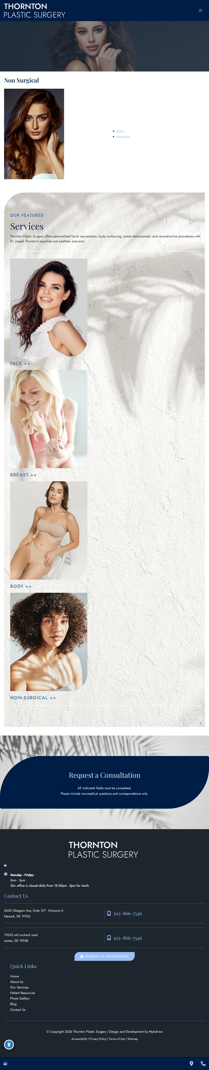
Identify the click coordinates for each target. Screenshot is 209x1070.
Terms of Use (117, 1039)
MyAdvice (155, 1031)
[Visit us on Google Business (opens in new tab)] (5, 865)
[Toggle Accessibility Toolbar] (9, 1045)
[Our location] (191, 1063)
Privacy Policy (98, 1039)
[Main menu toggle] (200, 10)
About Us (16, 981)
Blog (13, 1003)
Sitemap (133, 1039)
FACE (16, 363)
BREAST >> (23, 475)
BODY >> (21, 586)
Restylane (123, 136)
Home (14, 976)
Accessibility (79, 1039)
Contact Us (18, 1009)
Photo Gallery (20, 998)
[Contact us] (203, 1063)
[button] (104, 956)
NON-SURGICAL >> (33, 697)
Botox (121, 131)
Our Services (19, 987)
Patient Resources (22, 992)
